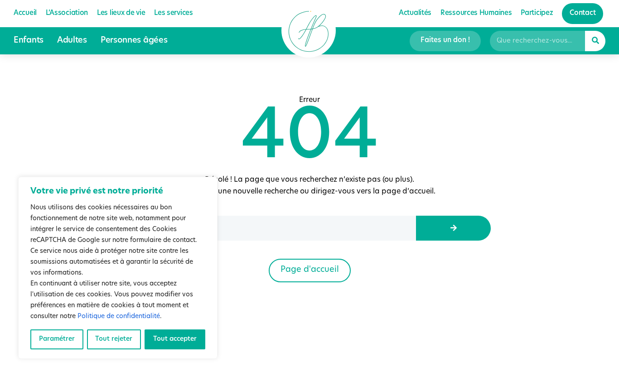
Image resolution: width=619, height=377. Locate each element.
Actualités (415, 13)
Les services (173, 13)
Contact (582, 13)
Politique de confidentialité (118, 316)
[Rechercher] (595, 41)
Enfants (29, 41)
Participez (537, 13)
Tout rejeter (113, 339)
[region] (118, 268)
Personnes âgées (134, 41)
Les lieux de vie (121, 13)
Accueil (25, 13)
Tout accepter (175, 339)
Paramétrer (57, 339)
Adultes (72, 41)
